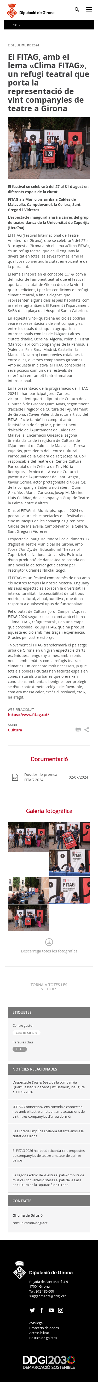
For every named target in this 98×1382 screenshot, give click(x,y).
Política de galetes (43, 1337)
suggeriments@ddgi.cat (47, 1296)
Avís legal (36, 1322)
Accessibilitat (39, 1332)
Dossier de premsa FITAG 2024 (40, 777)
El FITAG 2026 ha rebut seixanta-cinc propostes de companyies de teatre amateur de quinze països (49, 1155)
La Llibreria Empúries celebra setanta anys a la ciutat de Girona (48, 1133)
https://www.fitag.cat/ (28, 714)
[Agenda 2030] (49, 1362)
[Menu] (90, 10)
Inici (15, 25)
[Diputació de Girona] (31, 10)
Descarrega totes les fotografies (49, 950)
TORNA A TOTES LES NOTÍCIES (49, 986)
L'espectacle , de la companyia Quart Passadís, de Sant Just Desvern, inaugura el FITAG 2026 (49, 1087)
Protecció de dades (44, 1327)
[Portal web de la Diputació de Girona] (43, 1268)
